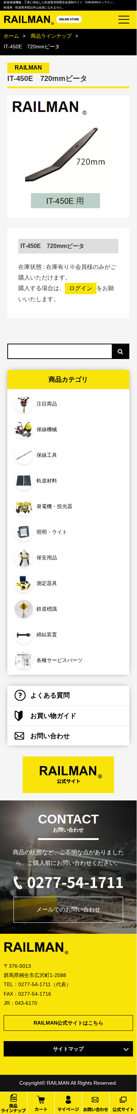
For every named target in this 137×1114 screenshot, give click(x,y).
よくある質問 (50, 695)
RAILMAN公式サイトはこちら (68, 1023)
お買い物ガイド (53, 715)
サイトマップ (68, 1049)
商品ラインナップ (51, 36)
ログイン (80, 288)
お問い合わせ (50, 736)
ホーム (11, 36)
